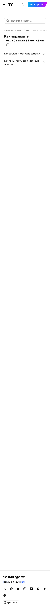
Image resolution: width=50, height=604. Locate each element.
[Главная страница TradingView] (10, 4)
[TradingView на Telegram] (38, 589)
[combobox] (25, 21)
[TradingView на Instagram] (25, 589)
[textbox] (26, 20)
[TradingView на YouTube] (18, 589)
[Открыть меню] (4, 4)
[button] (13, 30)
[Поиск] (22, 4)
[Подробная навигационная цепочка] (27, 30)
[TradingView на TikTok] (45, 589)
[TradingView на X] (5, 589)
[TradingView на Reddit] (5, 595)
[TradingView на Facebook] (11, 589)
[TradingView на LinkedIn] (31, 589)
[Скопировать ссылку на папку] (7, 44)
